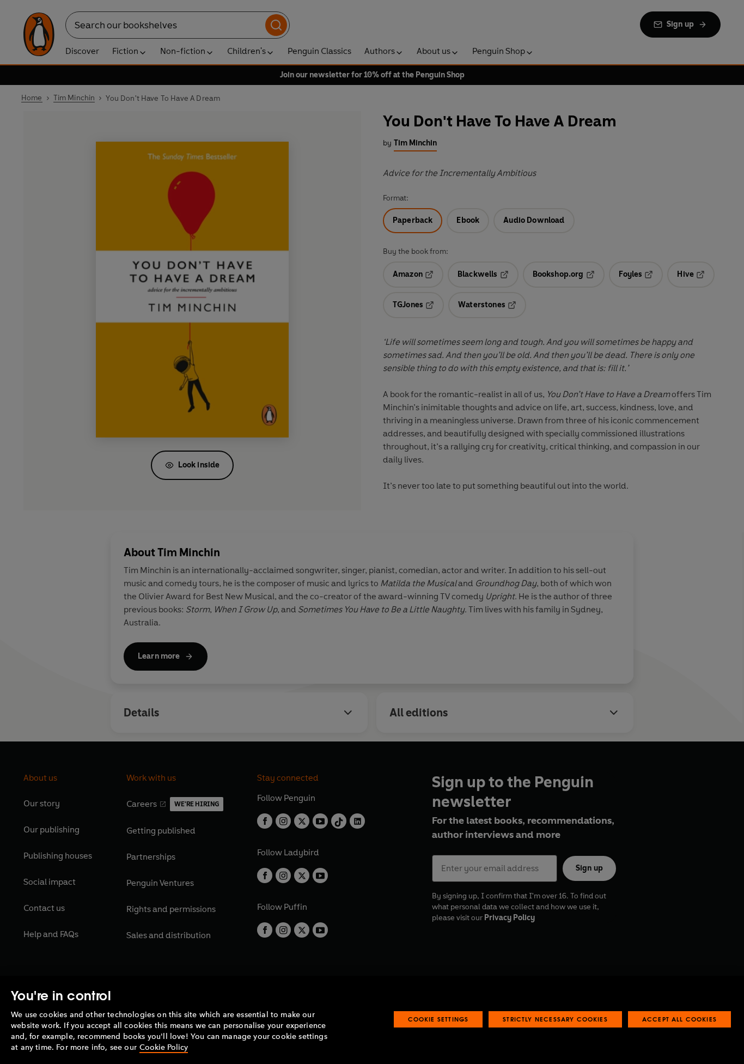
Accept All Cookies (679, 1019)
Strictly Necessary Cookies (555, 1019)
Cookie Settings (438, 1019)
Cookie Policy (163, 1047)
